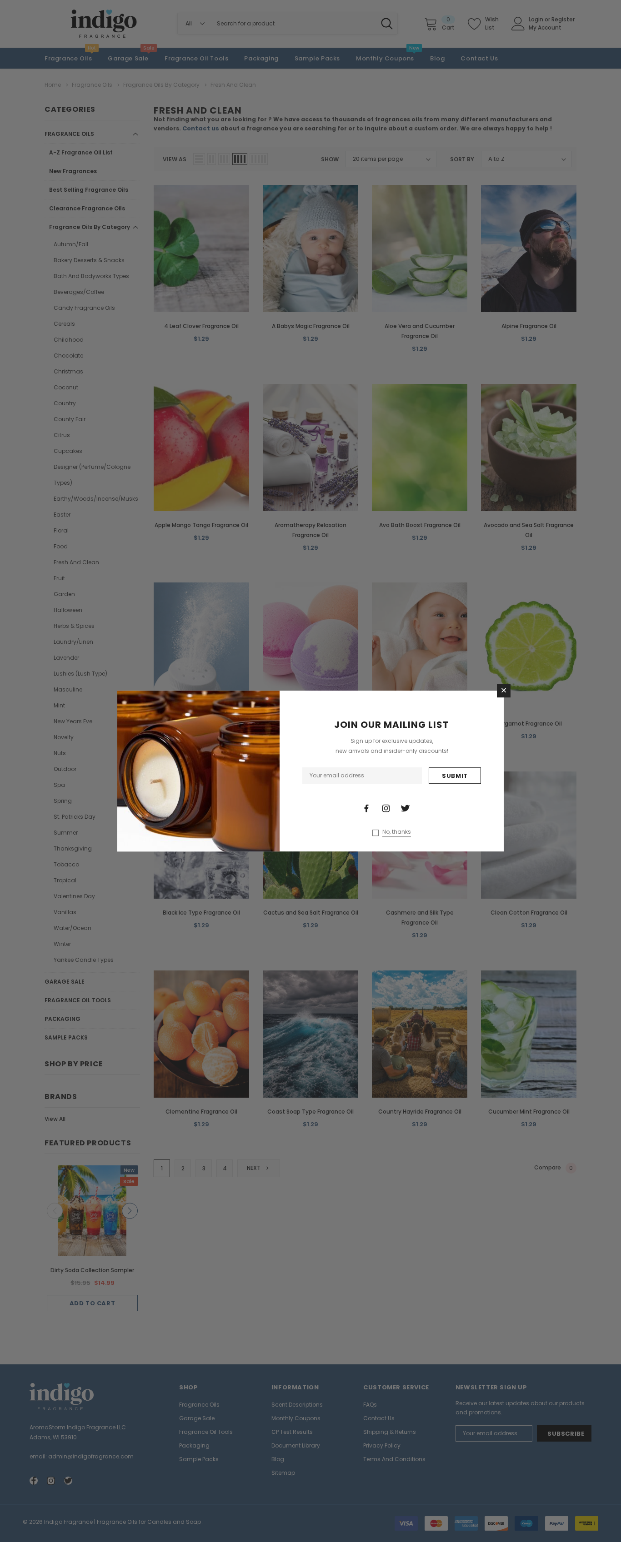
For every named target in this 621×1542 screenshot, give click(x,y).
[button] (504, 690)
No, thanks (396, 832)
